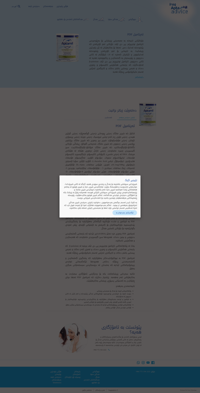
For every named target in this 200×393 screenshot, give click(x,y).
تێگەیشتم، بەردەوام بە (125, 212)
